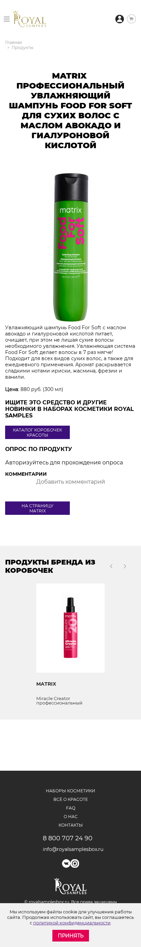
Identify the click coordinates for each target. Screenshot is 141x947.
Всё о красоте (70, 799)
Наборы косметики (70, 790)
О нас (71, 816)
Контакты (71, 825)
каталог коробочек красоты (37, 432)
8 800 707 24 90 (67, 838)
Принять (71, 936)
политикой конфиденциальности (72, 922)
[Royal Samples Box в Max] (74, 863)
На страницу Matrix (37, 508)
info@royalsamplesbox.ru (71, 849)
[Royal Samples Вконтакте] (66, 863)
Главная (13, 42)
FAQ (70, 807)
